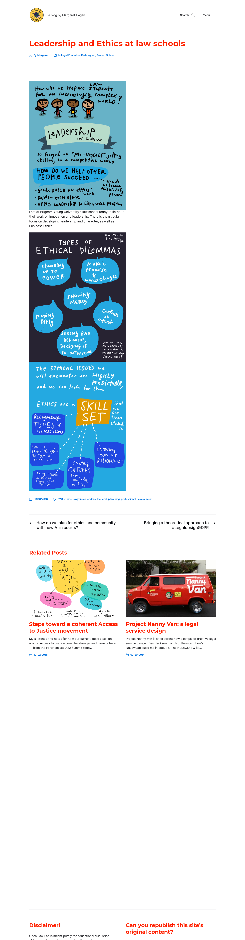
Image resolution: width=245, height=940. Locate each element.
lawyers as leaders (84, 499)
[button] (187, 15)
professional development (136, 499)
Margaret (43, 55)
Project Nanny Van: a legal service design (162, 627)
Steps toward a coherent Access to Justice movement (73, 627)
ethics (68, 499)
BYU (60, 499)
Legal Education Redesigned (78, 55)
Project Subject (106, 55)
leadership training (108, 499)
